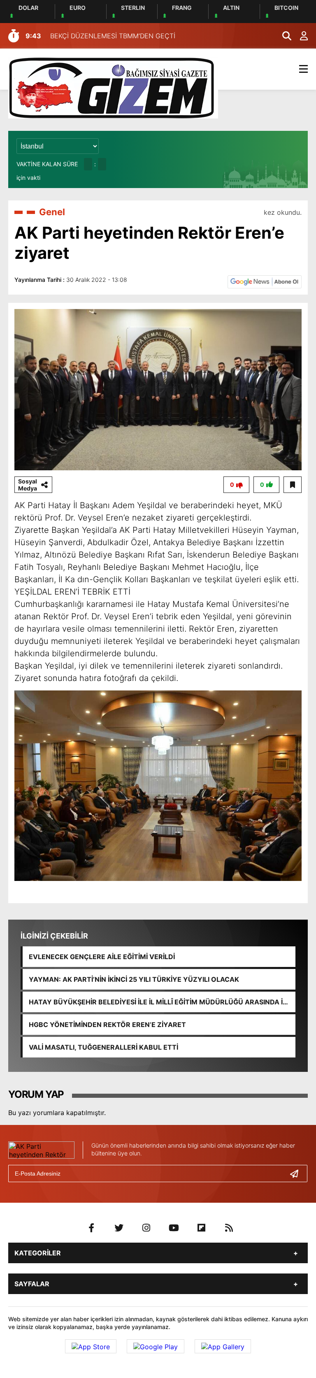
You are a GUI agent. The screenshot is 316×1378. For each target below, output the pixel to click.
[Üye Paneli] (299, 35)
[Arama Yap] (283, 35)
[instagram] (146, 1227)
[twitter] (119, 1227)
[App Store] (90, 1346)
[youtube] (174, 1227)
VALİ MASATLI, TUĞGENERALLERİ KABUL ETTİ (103, 1047)
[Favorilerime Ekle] (292, 484)
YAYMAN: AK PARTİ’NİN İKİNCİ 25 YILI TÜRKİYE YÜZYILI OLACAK (134, 979)
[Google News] (265, 281)
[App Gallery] (223, 1346)
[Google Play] (155, 1346)
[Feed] (229, 1227)
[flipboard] (201, 1227)
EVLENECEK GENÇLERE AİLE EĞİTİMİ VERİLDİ (102, 957)
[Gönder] (297, 1173)
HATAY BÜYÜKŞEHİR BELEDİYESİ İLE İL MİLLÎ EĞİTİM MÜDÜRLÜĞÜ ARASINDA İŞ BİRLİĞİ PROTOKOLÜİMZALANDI (158, 1002)
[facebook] (91, 1227)
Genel (52, 212)
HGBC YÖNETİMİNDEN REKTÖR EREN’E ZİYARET (107, 1024)
